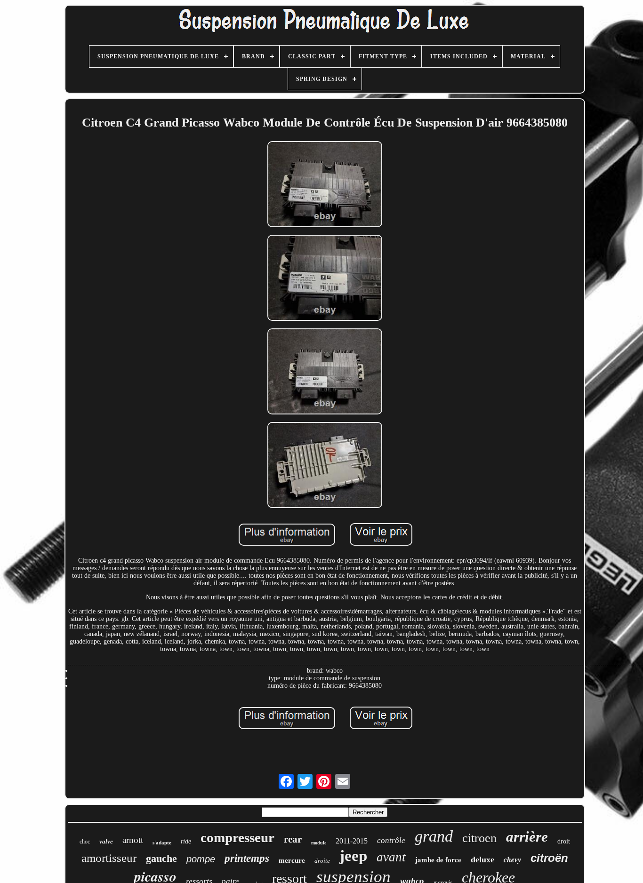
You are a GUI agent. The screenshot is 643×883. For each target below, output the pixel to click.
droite (322, 860)
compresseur (237, 837)
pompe (200, 859)
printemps (247, 858)
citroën (549, 857)
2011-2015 (352, 841)
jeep (353, 855)
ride (186, 841)
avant (391, 857)
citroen (479, 838)
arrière (527, 836)
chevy (512, 859)
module (318, 842)
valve (106, 841)
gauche (161, 858)
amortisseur (109, 857)
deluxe (482, 859)
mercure (292, 860)
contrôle (391, 840)
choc (85, 841)
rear (293, 839)
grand (434, 836)
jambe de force (438, 859)
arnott (132, 840)
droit (563, 841)
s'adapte (162, 842)
